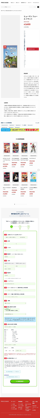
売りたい (12, 2)
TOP (1, 10)
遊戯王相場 (20, 407)
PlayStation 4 (18, 125)
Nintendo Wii (17, 127)
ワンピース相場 (21, 405)
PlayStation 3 (11, 127)
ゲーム (6, 6)
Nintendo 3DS (30, 125)
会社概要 (34, 410)
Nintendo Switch (9, 10)
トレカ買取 (13, 404)
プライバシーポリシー (35, 408)
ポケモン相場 (20, 404)
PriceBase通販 (14, 408)
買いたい (17, 2)
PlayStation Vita (4, 127)
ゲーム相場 (20, 408)
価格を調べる (23, 2)
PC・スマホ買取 (13, 405)
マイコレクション (36, 2)
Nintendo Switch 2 (5, 125)
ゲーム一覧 (37, 122)
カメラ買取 (13, 407)
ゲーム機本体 (24, 125)
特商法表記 (34, 405)
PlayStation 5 (12, 125)
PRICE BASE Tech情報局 (28, 407)
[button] (39, 170)
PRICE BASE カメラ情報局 (28, 410)
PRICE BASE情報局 (28, 405)
